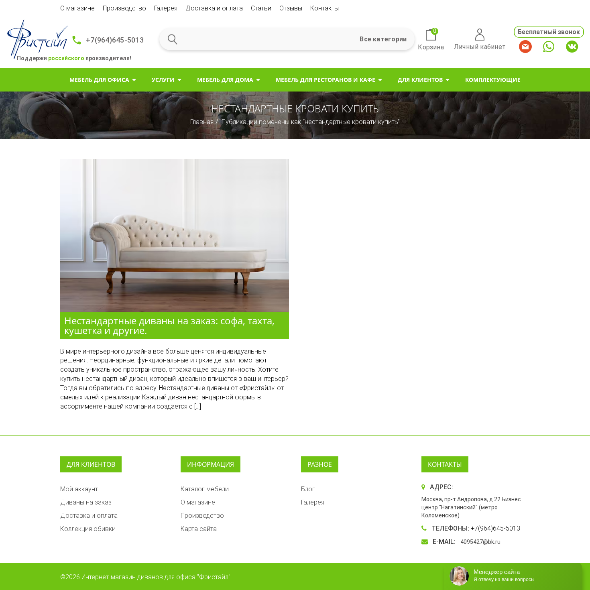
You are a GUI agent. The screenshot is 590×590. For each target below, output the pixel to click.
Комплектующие (493, 79)
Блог (308, 489)
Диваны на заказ (86, 502)
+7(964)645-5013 (115, 40)
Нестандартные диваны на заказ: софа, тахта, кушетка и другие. (169, 325)
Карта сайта (199, 529)
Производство (124, 8)
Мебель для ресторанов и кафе (325, 79)
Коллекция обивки (88, 529)
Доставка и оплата (214, 8)
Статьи (261, 8)
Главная (202, 122)
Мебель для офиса (99, 79)
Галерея (165, 8)
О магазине (77, 8)
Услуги (163, 79)
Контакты (324, 8)
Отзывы (290, 8)
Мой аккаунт (79, 489)
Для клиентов (420, 79)
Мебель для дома (225, 79)
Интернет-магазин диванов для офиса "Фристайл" (155, 577)
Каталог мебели (205, 489)
